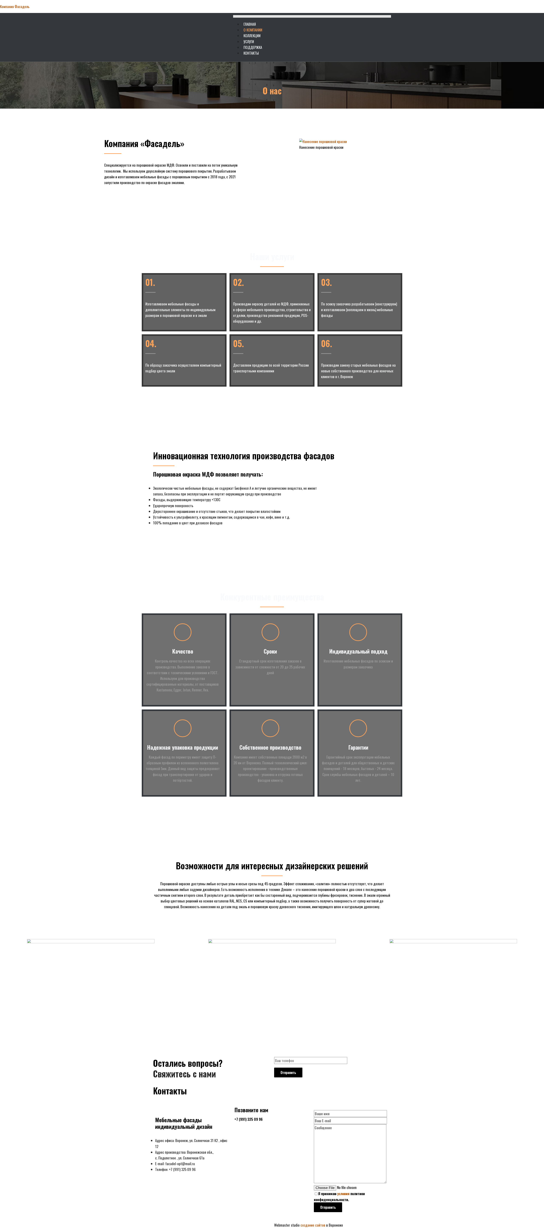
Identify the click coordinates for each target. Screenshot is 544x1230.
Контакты (251, 53)
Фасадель (160, 1225)
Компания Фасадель (14, 6)
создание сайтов (313, 1225)
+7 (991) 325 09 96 (248, 1119)
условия (343, 1193)
